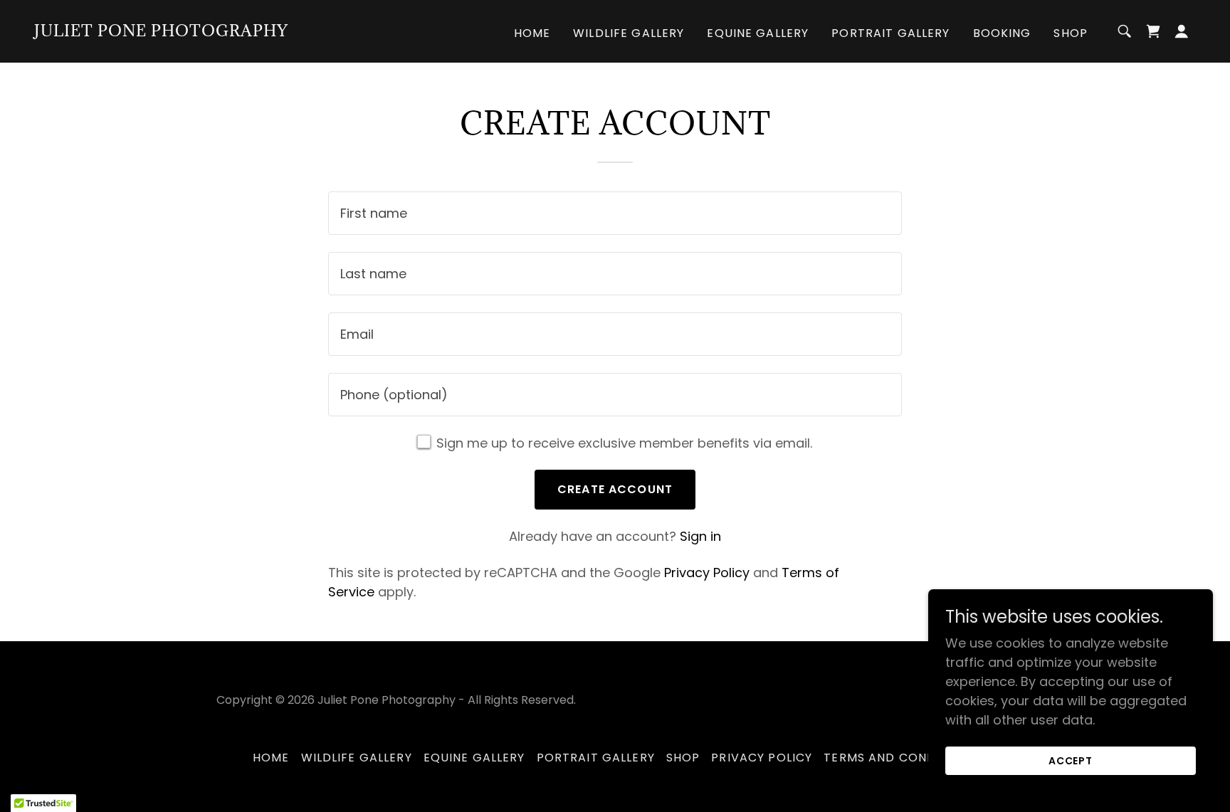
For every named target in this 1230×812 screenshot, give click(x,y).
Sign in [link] (700, 536)
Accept (1070, 761)
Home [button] (271, 757)
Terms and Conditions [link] (900, 757)
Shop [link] (1070, 33)
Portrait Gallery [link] (890, 33)
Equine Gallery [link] (758, 33)
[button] (1181, 31)
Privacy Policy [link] (707, 572)
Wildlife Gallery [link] (628, 33)
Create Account (615, 489)
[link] (161, 32)
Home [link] (532, 33)
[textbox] (614, 213)
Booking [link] (1002, 33)
